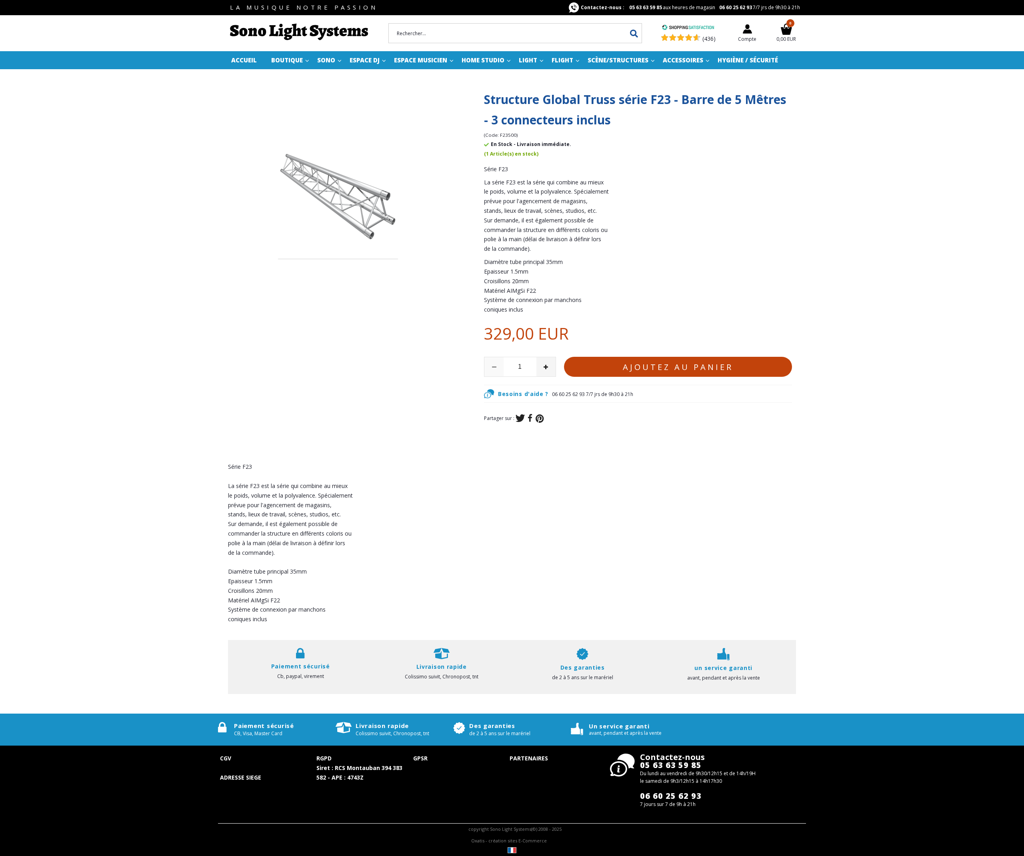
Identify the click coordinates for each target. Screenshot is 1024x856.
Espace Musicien (420, 60)
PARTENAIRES (529, 758)
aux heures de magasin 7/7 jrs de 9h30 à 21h (690, 7)
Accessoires (683, 60)
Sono (326, 60)
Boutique (287, 60)
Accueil (244, 60)
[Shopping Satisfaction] (688, 28)
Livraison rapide (382, 726)
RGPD (324, 758)
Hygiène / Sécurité (748, 60)
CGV (225, 758)
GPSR (420, 758)
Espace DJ (365, 60)
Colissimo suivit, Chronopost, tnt (441, 676)
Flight (562, 60)
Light (528, 60)
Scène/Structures (618, 60)
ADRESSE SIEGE (240, 777)
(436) (709, 38)
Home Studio (483, 60)
